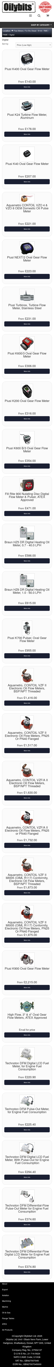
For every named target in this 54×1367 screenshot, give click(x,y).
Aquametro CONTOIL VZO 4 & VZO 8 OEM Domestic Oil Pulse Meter (27, 208)
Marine (5, 1306)
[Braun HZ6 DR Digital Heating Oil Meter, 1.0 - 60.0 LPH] (27, 580)
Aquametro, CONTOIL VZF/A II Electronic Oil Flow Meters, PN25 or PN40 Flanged (27, 830)
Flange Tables (8, 1318)
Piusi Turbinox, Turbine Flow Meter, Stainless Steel (27, 306)
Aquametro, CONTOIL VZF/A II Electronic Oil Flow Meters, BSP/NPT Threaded (27, 783)
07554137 (37, 1350)
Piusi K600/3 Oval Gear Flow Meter (27, 354)
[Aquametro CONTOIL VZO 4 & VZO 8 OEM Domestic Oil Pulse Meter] (27, 198)
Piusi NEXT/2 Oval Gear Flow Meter (27, 258)
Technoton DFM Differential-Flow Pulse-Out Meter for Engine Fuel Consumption (27, 1208)
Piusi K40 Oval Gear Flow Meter (27, 163)
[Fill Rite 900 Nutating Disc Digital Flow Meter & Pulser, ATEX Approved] (27, 484)
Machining (6, 1301)
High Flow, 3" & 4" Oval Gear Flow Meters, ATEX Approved (27, 1016)
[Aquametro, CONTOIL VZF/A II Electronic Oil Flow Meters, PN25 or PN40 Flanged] (27, 817)
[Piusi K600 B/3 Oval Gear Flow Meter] (27, 438)
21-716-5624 (34, 1353)
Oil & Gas (6, 1312)
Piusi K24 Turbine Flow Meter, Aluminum (27, 116)
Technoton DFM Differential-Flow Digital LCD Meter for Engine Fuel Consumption (27, 1254)
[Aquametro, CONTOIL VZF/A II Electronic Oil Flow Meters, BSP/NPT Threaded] (27, 770)
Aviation (5, 1295)
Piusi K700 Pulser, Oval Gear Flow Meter (27, 639)
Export (5, 1289)
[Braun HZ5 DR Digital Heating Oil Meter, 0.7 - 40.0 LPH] (27, 532)
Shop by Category (40, 25)
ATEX (4, 1324)
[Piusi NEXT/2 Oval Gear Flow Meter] (27, 248)
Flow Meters (18, 30)
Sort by (5, 43)
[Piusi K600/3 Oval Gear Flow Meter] (27, 343)
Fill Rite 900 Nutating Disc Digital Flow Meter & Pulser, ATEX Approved (27, 496)
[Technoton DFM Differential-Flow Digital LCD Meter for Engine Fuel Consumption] (27, 1242)
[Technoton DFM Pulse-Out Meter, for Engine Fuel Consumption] (27, 1100)
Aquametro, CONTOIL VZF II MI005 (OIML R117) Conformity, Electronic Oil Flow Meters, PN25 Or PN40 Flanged (27, 926)
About (4, 1283)
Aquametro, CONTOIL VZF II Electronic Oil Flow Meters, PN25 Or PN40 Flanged (27, 735)
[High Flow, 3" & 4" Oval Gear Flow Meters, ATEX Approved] (27, 1006)
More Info (27, 87)
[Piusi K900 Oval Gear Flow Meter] (27, 959)
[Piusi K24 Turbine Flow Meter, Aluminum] (27, 105)
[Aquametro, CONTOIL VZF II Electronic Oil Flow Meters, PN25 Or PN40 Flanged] (27, 722)
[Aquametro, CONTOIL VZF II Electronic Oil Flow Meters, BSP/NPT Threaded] (27, 675)
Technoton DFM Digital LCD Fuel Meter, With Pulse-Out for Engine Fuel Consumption (27, 1160)
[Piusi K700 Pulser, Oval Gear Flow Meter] (27, 628)
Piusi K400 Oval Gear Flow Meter (27, 69)
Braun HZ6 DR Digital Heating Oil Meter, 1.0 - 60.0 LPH (27, 591)
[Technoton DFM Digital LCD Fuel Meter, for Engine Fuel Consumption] (27, 1054)
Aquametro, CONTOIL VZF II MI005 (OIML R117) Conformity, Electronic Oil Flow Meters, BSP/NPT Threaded (27, 879)
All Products (7, 1329)
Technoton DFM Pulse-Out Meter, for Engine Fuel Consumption (27, 1110)
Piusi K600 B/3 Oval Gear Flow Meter (27, 449)
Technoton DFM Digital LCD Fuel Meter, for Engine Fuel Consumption (27, 1066)
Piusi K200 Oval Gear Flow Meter (27, 400)
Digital (11, 34)
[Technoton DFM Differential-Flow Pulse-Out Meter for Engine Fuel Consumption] (27, 1196)
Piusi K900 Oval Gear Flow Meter (27, 968)
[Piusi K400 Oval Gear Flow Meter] (27, 59)
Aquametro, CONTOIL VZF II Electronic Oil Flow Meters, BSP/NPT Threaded (27, 688)
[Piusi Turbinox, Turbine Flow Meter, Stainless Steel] (27, 295)
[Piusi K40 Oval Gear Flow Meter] (27, 153)
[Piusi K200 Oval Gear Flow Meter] (27, 391)
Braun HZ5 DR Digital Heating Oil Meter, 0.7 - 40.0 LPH (27, 543)
